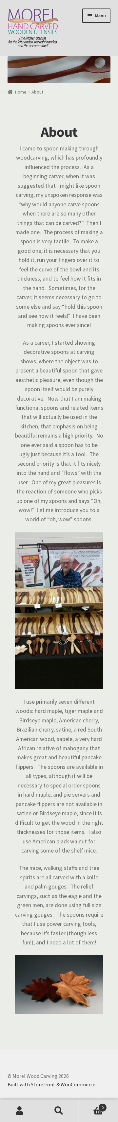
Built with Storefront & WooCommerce (51, 1084)
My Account (19, 1111)
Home (21, 92)
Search (59, 1111)
